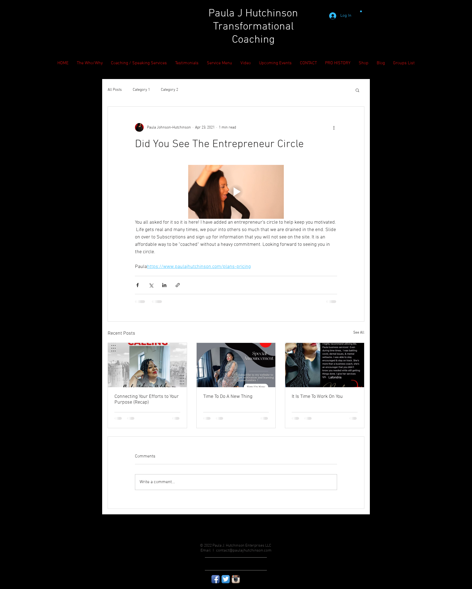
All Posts (115, 90)
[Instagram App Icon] (236, 579)
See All (358, 332)
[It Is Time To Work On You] (324, 365)
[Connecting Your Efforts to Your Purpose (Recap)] (147, 365)
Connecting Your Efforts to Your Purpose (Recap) (146, 399)
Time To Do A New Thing (227, 397)
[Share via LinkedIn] (164, 285)
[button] (361, 11)
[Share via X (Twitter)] (151, 285)
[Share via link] (177, 285)
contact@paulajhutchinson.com (244, 550)
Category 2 (169, 90)
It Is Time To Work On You (317, 397)
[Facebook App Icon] (215, 579)
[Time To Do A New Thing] (236, 365)
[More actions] (334, 127)
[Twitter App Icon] (226, 579)
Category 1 (141, 90)
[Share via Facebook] (137, 285)
